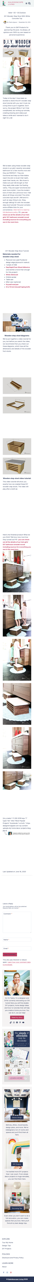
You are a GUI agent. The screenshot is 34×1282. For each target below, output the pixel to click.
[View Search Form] (30, 3)
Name (6, 940)
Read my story (17, 1017)
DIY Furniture (21, 12)
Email (6, 948)
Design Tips (6, 1245)
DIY (15, 12)
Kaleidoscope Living (16, 1279)
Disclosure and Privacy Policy (13, 1258)
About (4, 1267)
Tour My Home (7, 1242)
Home (10, 12)
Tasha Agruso (13, 22)
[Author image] (5, 22)
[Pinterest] (10, 1272)
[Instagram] (7, 1272)
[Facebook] (3, 1272)
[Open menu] (26, 3)
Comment (8, 914)
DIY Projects (6, 1249)
